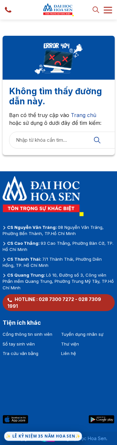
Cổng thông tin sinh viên (27, 334)
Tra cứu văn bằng (20, 353)
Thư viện (70, 344)
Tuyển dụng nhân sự (82, 334)
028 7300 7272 (56, 299)
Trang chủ (83, 115)
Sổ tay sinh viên (19, 344)
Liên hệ (68, 353)
